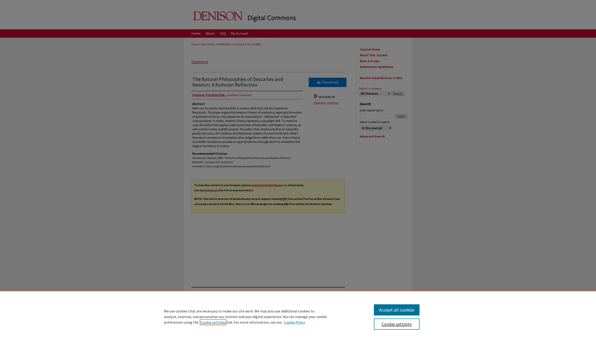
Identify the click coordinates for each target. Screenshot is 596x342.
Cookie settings (213, 322)
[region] (298, 316)
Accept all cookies (396, 310)
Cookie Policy (294, 322)
